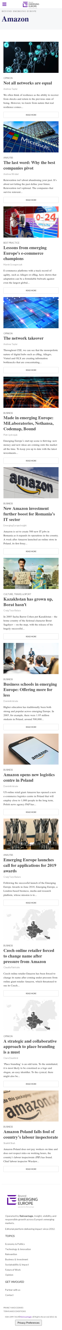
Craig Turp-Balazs (12, 610)
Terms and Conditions (14, 1311)
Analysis (8, 158)
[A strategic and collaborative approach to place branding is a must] (31, 1015)
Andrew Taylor (10, 89)
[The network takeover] (31, 312)
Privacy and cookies (13, 1307)
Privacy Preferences (28, 1322)
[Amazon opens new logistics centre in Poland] (31, 748)
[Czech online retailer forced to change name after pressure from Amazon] (31, 924)
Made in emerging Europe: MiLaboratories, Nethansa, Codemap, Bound (28, 423)
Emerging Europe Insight (15, 525)
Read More (31, 115)
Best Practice (11, 243)
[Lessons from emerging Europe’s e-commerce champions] (31, 221)
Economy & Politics (15, 1244)
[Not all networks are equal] (31, 56)
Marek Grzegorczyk (12, 264)
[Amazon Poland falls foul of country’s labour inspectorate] (31, 1105)
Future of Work (13, 1269)
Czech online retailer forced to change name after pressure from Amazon (28, 956)
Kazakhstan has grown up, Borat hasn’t (28, 601)
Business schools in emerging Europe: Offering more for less (30, 689)
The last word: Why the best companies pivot (29, 165)
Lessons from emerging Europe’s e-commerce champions (25, 253)
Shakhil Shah (9, 1143)
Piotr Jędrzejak (10, 435)
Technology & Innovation (18, 1249)
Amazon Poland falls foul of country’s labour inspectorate (30, 1134)
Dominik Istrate (10, 701)
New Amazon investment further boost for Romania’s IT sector (29, 514)
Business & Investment (16, 1259)
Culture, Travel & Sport (17, 594)
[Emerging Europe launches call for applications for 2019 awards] (31, 834)
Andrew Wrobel (11, 174)
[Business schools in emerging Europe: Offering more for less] (31, 658)
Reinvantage (26, 1317)
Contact (9, 1295)
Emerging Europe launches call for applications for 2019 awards (29, 865)
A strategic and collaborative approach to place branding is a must (30, 1046)
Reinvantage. (26, 1215)
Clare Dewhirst (10, 1058)
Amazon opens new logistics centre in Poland (29, 777)
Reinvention (11, 1254)
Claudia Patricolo (11, 967)
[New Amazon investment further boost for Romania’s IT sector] (31, 482)
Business (8, 413)
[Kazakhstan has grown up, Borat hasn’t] (31, 573)
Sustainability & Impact (17, 1264)
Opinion (8, 78)
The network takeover (23, 338)
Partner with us (12, 1289)
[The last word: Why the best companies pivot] (31, 136)
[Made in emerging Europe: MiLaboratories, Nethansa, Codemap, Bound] (31, 391)
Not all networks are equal (27, 83)
